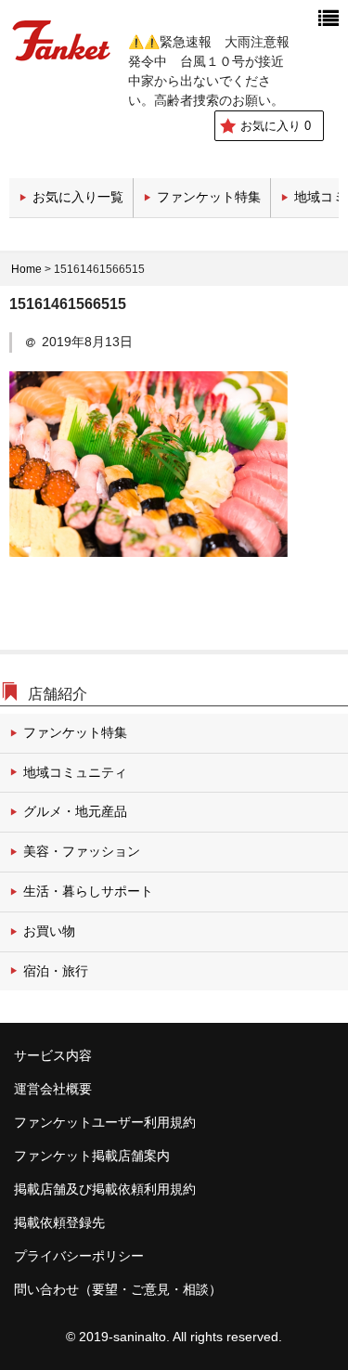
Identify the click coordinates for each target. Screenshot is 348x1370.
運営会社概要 (53, 1088)
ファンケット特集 (209, 196)
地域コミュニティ (75, 772)
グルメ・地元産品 (75, 811)
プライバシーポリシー (79, 1255)
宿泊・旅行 (55, 970)
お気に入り (275, 126)
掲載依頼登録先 (59, 1222)
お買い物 (49, 931)
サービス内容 (53, 1055)
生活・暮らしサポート (88, 891)
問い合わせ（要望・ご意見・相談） (118, 1289)
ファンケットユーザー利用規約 (105, 1122)
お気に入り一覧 (77, 196)
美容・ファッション (81, 851)
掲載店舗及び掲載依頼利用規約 (105, 1189)
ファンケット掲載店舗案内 (92, 1155)
